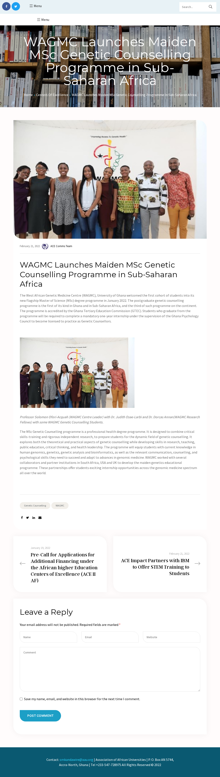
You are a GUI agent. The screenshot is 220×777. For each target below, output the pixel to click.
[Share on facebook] (22, 517)
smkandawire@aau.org (76, 759)
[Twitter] (16, 6)
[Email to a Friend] (39, 517)
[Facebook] (6, 6)
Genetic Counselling (35, 505)
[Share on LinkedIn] (33, 517)
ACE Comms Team (61, 246)
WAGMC (60, 505)
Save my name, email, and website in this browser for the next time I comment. (82, 699)
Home (28, 95)
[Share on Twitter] (27, 517)
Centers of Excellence (52, 95)
